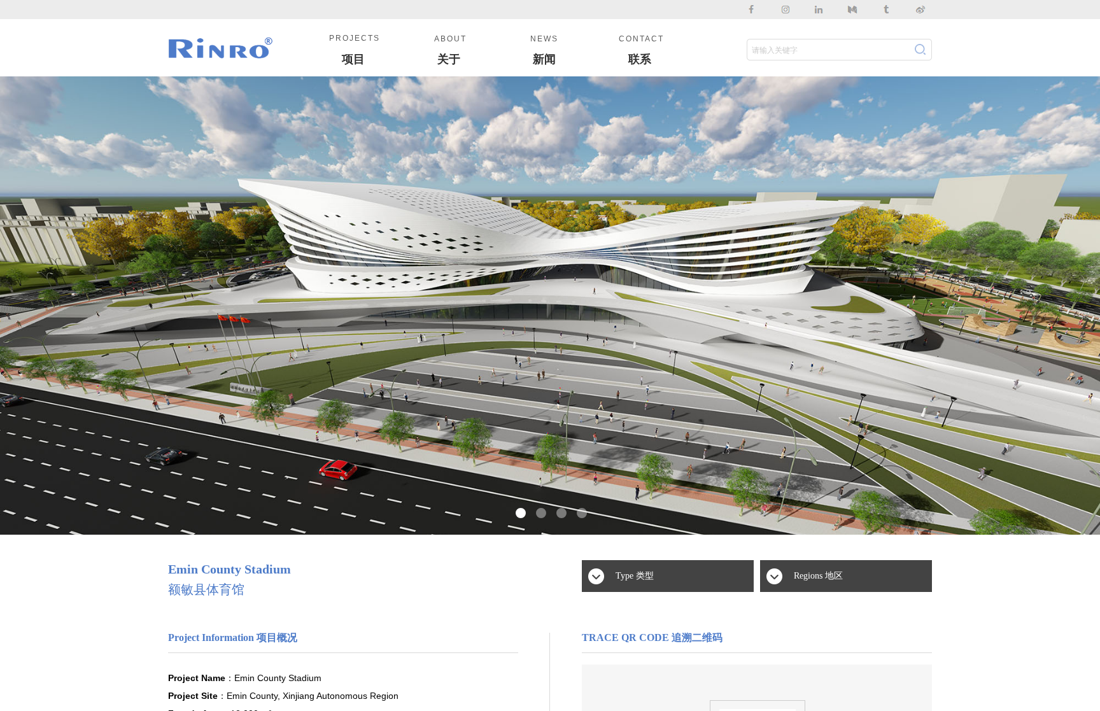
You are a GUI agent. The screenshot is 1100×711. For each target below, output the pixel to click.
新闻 (544, 59)
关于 (448, 59)
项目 (353, 59)
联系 (639, 59)
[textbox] (826, 50)
